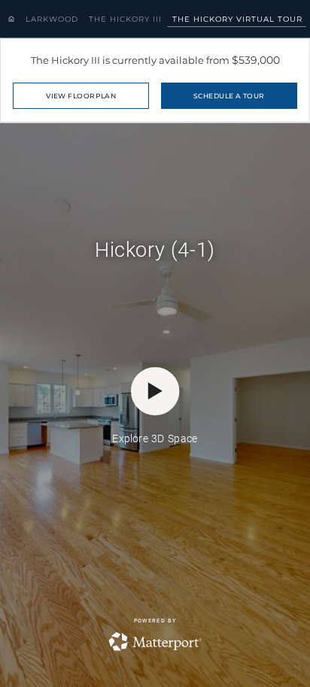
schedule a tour (229, 96)
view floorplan (81, 96)
